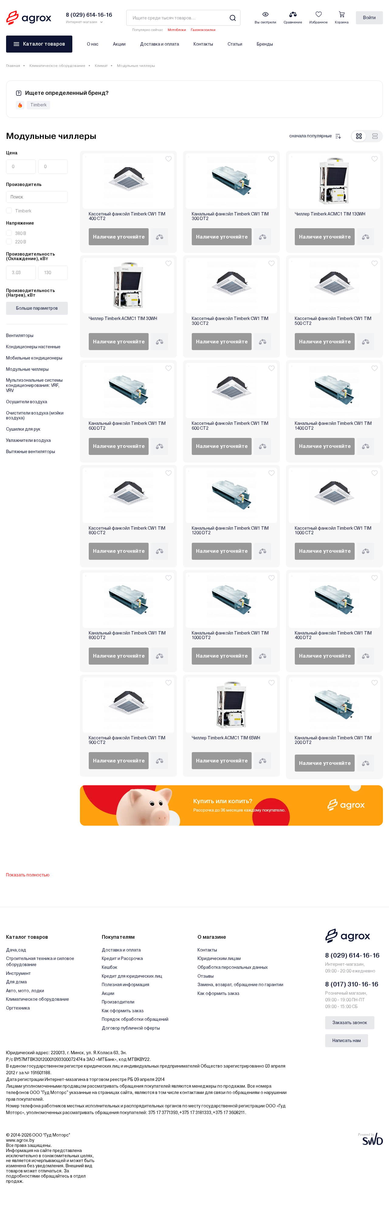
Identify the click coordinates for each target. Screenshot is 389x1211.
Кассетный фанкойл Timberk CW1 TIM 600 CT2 (230, 425)
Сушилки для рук (23, 429)
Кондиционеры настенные (33, 346)
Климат (101, 66)
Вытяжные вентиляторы (30, 451)
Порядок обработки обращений (135, 1019)
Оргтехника (18, 1008)
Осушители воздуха (26, 401)
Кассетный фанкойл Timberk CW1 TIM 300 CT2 (230, 320)
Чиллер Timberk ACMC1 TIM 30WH (123, 318)
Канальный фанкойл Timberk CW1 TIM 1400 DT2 (333, 425)
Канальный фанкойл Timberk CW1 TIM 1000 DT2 (230, 635)
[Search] (233, 18)
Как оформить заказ (123, 1010)
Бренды (265, 44)
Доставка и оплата (159, 44)
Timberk (23, 210)
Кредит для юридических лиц (132, 976)
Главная (13, 66)
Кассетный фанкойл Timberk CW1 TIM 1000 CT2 (333, 530)
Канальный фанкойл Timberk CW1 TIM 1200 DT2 (230, 530)
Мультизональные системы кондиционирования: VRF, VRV (34, 385)
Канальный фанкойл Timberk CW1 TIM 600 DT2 (127, 425)
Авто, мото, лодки (25, 990)
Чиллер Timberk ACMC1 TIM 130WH (330, 214)
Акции (119, 44)
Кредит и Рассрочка (122, 958)
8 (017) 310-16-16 (351, 984)
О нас (92, 44)
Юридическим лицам (219, 958)
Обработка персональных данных (233, 967)
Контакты (203, 44)
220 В (20, 241)
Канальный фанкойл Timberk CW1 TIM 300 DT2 (230, 216)
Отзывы (206, 976)
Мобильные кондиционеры (34, 358)
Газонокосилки (203, 30)
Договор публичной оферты (131, 1028)
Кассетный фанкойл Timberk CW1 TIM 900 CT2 (127, 740)
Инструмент (18, 973)
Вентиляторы (19, 335)
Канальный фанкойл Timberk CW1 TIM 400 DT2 (333, 635)
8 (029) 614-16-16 (352, 955)
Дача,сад (16, 950)
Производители (118, 1001)
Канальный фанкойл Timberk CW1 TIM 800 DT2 (127, 635)
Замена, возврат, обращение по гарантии (240, 984)
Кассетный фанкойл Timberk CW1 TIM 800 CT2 (127, 530)
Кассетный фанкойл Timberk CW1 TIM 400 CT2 (127, 216)
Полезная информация (125, 984)
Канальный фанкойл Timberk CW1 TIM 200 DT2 (333, 740)
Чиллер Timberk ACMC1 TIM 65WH (226, 738)
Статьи (235, 44)
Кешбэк (109, 967)
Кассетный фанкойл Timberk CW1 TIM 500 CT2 (333, 320)
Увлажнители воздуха (28, 440)
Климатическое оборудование (57, 66)
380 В (20, 233)
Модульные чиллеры (27, 369)
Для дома (16, 981)
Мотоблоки (177, 30)
